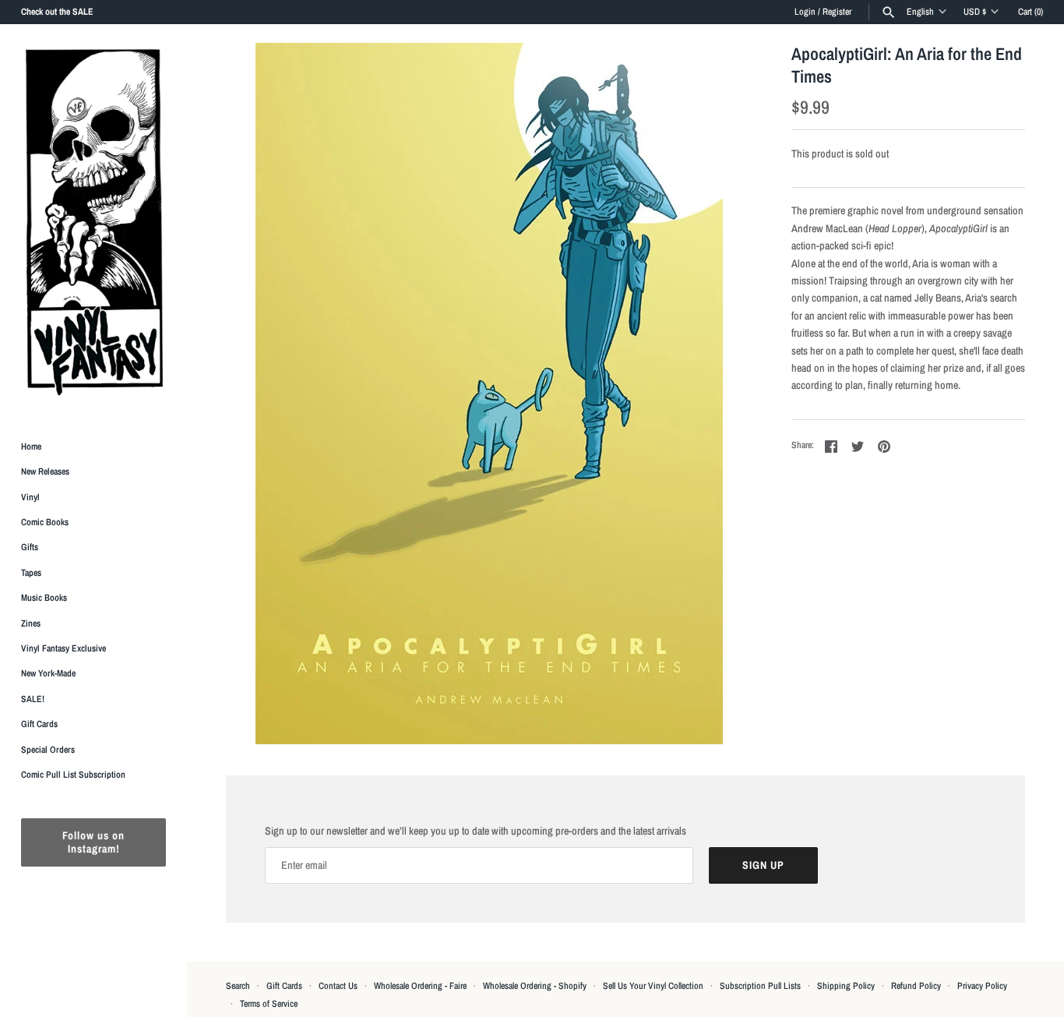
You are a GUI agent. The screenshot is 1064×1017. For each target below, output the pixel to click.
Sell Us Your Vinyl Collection (653, 986)
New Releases (45, 472)
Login (805, 11)
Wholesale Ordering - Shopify (535, 986)
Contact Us (338, 986)
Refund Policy (916, 986)
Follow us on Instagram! (93, 842)
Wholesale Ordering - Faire (420, 986)
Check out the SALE (57, 11)
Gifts (29, 548)
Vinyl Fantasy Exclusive (63, 648)
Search (238, 986)
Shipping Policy (846, 986)
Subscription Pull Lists (760, 986)
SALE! (32, 699)
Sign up (763, 865)
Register (837, 11)
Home (31, 446)
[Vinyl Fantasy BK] (93, 221)
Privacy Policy (982, 986)
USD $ (975, 11)
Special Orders (48, 749)
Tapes (31, 573)
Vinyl (30, 497)
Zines (31, 623)
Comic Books (45, 522)
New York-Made (48, 674)
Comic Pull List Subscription (73, 774)
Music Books (44, 598)
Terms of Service (269, 1004)
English (920, 11)
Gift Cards (39, 725)
